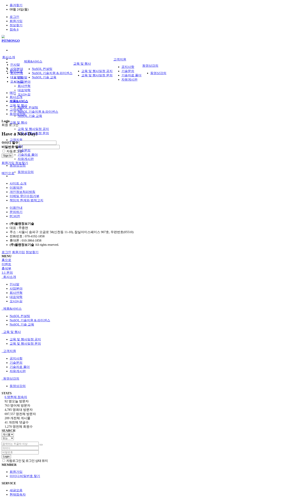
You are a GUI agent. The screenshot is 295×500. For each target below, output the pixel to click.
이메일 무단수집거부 (24, 196)
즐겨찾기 (16, 5)
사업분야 (24, 81)
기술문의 (24, 150)
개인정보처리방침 (22, 192)
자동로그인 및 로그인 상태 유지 (27, 460)
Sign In (7, 155)
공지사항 (127, 67)
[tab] (147, 277)
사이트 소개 (18, 183)
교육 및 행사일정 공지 (33, 129)
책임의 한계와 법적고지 (26, 200)
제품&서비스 (33, 61)
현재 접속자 (16, 397)
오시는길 (24, 94)
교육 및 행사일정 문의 (97, 75)
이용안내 (16, 207)
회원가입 (16, 21)
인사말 (15, 64)
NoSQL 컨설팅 (28, 107)
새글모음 (16, 490)
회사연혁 (24, 86)
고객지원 (16, 139)
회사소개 (8, 57)
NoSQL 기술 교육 (30, 116)
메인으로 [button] (8, 173)
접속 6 (14, 29)
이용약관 (16, 187)
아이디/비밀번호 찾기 (25, 476)
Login (6, 456)
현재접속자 (18, 494)
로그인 (14, 16)
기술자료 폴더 (28, 154)
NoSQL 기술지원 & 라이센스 (38, 111)
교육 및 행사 (18, 122)
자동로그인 (14, 151)
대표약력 (24, 90)
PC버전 (15, 216)
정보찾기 (16, 25)
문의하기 (16, 212)
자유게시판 (26, 159)
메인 (13, 92)
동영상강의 (18, 165)
